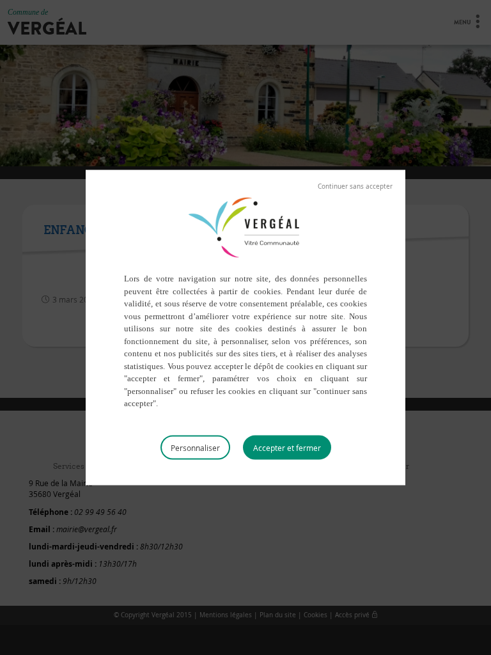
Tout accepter (287, 447)
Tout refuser (355, 187)
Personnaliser (195, 447)
